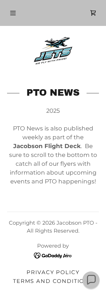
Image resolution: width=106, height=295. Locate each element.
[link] (93, 13)
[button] (13, 13)
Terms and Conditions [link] (53, 281)
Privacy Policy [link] (53, 272)
